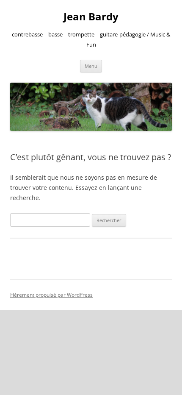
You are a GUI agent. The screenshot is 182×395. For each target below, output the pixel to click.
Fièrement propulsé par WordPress (51, 294)
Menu (91, 66)
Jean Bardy (91, 16)
